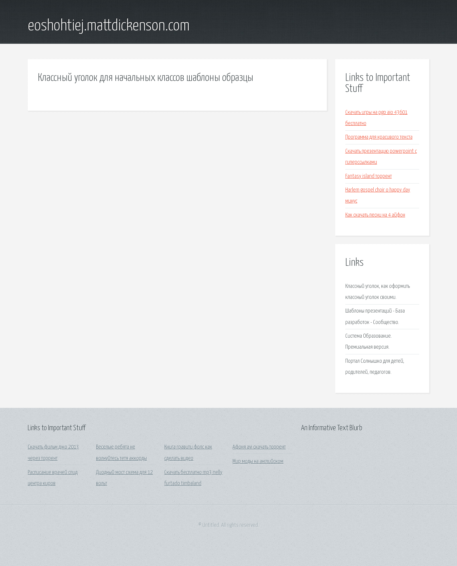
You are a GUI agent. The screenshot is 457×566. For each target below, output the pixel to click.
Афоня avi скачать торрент (259, 447)
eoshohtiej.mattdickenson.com (109, 26)
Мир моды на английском (258, 461)
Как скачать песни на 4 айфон (375, 215)
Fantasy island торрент (368, 176)
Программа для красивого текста (379, 137)
